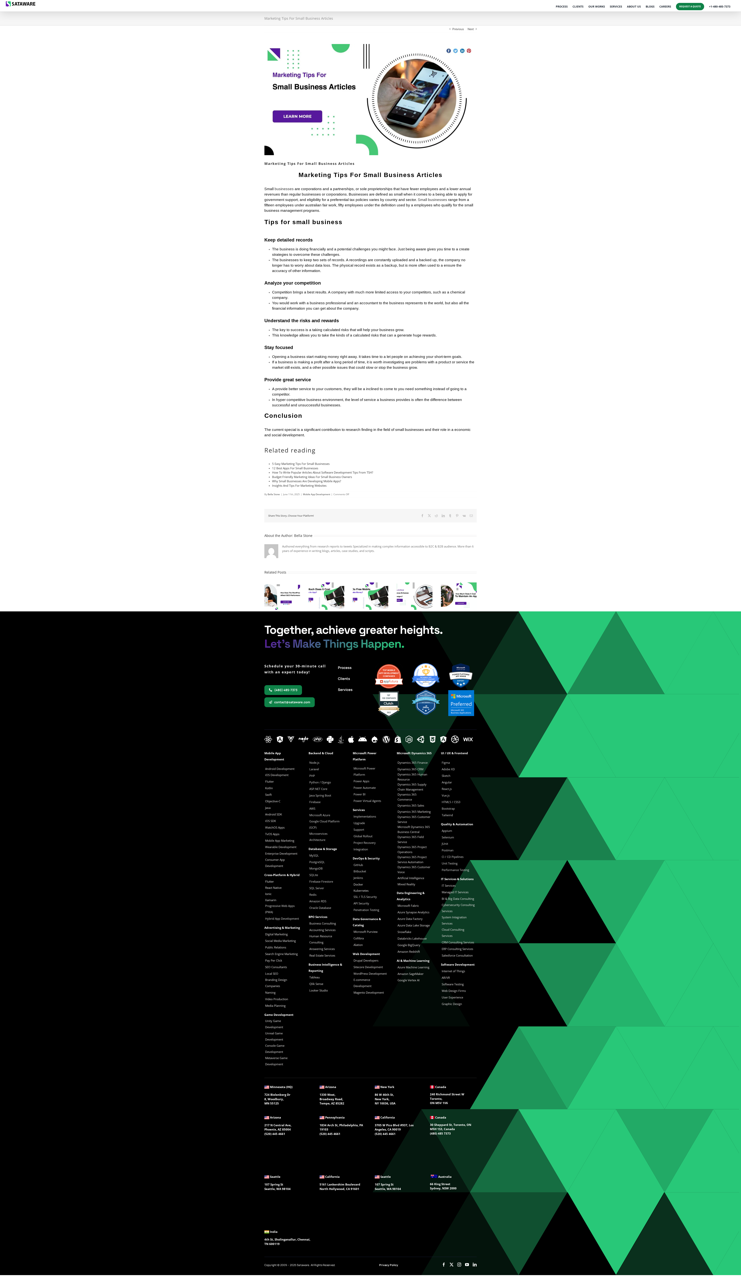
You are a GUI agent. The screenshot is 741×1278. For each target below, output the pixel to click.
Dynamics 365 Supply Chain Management (412, 786)
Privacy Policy (388, 1265)
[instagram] (459, 1265)
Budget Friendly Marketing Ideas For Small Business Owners (312, 477)
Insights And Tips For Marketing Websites (299, 485)
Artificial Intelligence (411, 878)
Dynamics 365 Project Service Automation (412, 859)
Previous (458, 29)
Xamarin (270, 900)
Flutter (269, 881)
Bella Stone (274, 494)
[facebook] (444, 1265)
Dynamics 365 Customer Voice (414, 869)
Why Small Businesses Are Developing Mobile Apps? (306, 481)
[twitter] (451, 1265)
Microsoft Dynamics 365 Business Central (414, 829)
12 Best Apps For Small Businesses (295, 468)
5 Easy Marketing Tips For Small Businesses (301, 464)
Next (471, 29)
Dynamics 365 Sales (411, 805)
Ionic (268, 894)
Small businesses (432, 200)
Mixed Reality (406, 884)
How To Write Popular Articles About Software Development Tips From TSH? (322, 472)
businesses (284, 189)
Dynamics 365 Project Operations (412, 849)
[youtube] (467, 1265)
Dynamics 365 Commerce (407, 796)
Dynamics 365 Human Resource (412, 776)
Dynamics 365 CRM (410, 769)
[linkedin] (475, 1265)
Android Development (279, 769)
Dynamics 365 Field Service (411, 839)
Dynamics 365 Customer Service (414, 819)
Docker (358, 884)
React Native (273, 888)
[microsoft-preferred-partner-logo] (461, 691)
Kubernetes (361, 890)
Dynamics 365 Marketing (414, 812)
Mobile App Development (316, 494)
